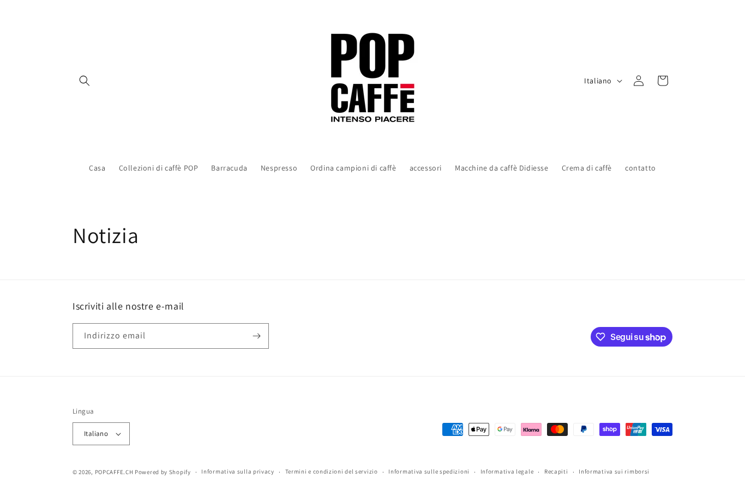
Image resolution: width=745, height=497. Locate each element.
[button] (85, 81)
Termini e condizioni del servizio (331, 471)
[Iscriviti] (256, 336)
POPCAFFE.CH (114, 472)
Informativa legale (507, 471)
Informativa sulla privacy (237, 471)
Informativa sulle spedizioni (429, 471)
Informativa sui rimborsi (614, 471)
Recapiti (556, 471)
